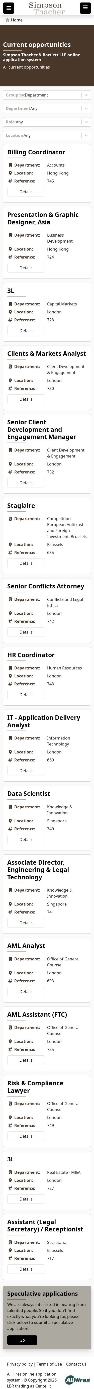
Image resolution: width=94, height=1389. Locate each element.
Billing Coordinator (36, 152)
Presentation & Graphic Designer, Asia (43, 218)
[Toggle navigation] (8, 8)
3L (10, 290)
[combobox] (6, 95)
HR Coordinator (31, 655)
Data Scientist (28, 793)
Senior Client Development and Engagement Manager (41, 429)
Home (16, 20)
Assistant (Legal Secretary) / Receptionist (45, 1225)
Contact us (76, 1364)
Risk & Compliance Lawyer (35, 1086)
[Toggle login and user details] (85, 8)
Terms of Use (49, 1364)
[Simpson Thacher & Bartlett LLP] (47, 8)
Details (26, 191)
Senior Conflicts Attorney (45, 586)
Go (22, 1340)
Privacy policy (20, 1364)
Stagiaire (21, 505)
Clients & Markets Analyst (46, 353)
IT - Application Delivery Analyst (43, 721)
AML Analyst (26, 945)
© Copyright (35, 1380)
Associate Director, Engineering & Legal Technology (38, 869)
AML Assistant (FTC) (37, 1014)
